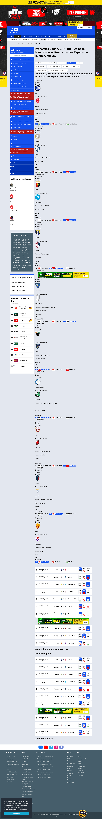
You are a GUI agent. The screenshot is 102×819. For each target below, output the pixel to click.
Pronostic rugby (26, 772)
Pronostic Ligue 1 (17, 242)
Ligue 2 (62, 63)
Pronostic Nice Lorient (43, 761)
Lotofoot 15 (25, 761)
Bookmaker (25, 764)
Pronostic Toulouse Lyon (44, 764)
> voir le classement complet (26, 371)
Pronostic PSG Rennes (44, 777)
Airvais (12, 221)
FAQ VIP (9, 782)
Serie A (71, 63)
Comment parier (26, 786)
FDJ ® (37, 36)
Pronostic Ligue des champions (16, 251)
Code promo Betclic (27, 791)
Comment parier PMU (81, 772)
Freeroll (69, 771)
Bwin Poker (70, 782)
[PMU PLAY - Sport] (22, 314)
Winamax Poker (70, 774)
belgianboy (13, 210)
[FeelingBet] (22, 360)
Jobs (8, 769)
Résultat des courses (81, 767)
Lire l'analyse (39, 126)
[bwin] (22, 331)
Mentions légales (12, 774)
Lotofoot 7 (25, 759)
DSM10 (12, 199)
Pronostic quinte (80, 762)
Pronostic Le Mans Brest (44, 759)
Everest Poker (69, 779)
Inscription (81, 27)
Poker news (70, 761)
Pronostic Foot (20, 235)
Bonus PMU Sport (26, 260)
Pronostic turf (82, 759)
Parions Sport (26, 756)
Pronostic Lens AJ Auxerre (45, 756)
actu (50, 36)
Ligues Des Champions (71, 66)
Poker (24, 36)
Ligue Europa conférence (58, 70)
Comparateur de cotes (28, 789)
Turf (31, 36)
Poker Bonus (71, 763)
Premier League (55, 66)
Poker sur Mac (70, 767)
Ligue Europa (42, 70)
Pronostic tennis (26, 769)
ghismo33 (13, 188)
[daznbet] (22, 366)
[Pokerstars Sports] (22, 338)
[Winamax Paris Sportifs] (22, 308)
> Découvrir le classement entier (26, 228)
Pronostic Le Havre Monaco (45, 772)
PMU (79, 756)
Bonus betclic (16, 260)
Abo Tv (43, 36)
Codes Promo (16, 267)
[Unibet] (22, 326)
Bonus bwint (16, 262)
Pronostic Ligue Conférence (16, 254)
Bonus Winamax (26, 262)
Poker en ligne (70, 757)
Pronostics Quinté (17, 269)
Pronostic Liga (16, 247)
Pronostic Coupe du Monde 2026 (17, 240)
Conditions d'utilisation (13, 772)
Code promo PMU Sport (27, 795)
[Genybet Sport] (22, 354)
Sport (17, 36)
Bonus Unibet (25, 257)
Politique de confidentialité (11, 778)
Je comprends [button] (16, 813)
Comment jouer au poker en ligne (26, 264)
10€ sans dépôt (60, 36)
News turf (80, 775)
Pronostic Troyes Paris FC (45, 767)
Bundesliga (41, 66)
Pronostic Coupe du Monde (27, 778)
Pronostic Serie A (17, 244)
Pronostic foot (26, 767)
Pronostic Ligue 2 (26, 242)
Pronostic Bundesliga (24, 248)
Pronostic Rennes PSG (44, 774)
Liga (80, 63)
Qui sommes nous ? (12, 761)
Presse (9, 767)
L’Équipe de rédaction (13, 764)
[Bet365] (22, 343)
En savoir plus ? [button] (22, 809)
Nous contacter (11, 759)
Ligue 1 (52, 63)
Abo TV (24, 267)
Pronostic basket (27, 774)
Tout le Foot (41, 63)
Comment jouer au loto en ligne (16, 264)
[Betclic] (22, 320)
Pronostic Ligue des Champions (28, 783)
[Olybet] (22, 349)
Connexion (89, 27)
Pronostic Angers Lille (43, 769)
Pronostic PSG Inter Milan (25, 240)
